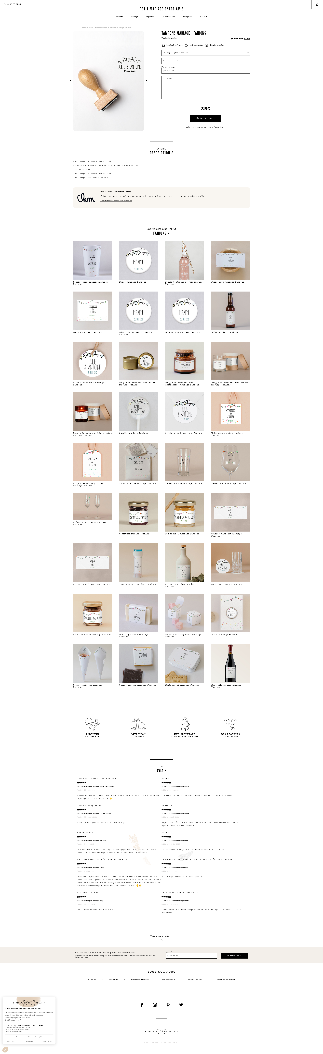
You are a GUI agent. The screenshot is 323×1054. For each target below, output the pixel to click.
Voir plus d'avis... (161, 936)
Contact (203, 17)
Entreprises (187, 17)
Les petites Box (168, 17)
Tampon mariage (101, 28)
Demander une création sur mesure (116, 201)
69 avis (247, 39)
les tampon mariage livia (178, 867)
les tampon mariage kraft (94, 867)
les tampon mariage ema (178, 840)
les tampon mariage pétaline (95, 840)
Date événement (169, 67)
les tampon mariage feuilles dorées (97, 813)
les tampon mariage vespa (94, 900)
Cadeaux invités (87, 28)
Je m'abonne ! (234, 956)
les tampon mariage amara (178, 900)
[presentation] (70, 81)
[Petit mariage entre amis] (161, 9)
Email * (169, 952)
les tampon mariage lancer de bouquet (99, 786)
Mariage (134, 17)
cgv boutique (168, 979)
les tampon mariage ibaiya (178, 786)
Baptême (150, 17)
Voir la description (169, 38)
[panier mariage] (317, 4)
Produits (119, 17)
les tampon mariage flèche (178, 813)
